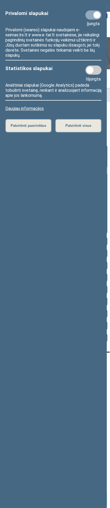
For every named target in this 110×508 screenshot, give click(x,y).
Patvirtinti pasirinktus (28, 126)
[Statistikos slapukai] (93, 70)
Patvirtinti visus (78, 126)
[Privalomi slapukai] (93, 15)
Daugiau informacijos (24, 108)
